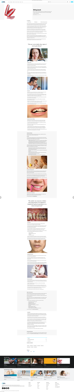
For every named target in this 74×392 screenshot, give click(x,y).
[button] (69, 357)
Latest (38, 384)
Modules (38, 386)
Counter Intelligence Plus (57, 387)
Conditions (5, 364)
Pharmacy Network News (57, 386)
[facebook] (28, 351)
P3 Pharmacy (56, 385)
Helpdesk (47, 386)
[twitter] (31, 351)
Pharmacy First (30, 386)
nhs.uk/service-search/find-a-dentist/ (34, 333)
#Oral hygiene (31, 345)
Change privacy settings (2, 391)
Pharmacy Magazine (57, 383)
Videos (38, 387)
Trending (38, 383)
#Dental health (35, 345)
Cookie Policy (47, 385)
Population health (30, 385)
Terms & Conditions (48, 383)
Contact (47, 387)
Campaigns (29, 384)
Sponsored (38, 385)
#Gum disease (38, 345)
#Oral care (28, 345)
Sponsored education (5, 376)
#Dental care (42, 345)
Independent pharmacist (57, 384)
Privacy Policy (47, 384)
